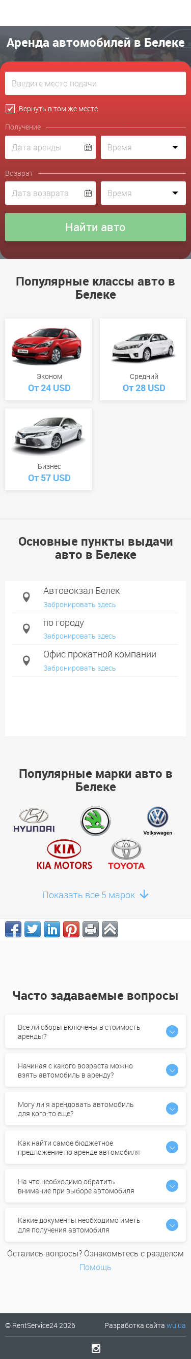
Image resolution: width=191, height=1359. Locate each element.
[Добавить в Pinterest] (71, 929)
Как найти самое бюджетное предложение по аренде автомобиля (79, 1147)
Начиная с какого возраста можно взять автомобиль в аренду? (75, 1070)
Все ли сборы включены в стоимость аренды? (79, 1031)
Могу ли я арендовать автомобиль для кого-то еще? (76, 1108)
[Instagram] (95, 1348)
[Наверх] (110, 929)
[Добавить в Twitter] (32, 929)
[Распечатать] (91, 929)
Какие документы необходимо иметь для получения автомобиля (79, 1224)
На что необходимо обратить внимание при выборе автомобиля (76, 1186)
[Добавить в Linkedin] (52, 929)
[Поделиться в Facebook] (13, 929)
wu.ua (176, 1325)
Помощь (95, 1267)
